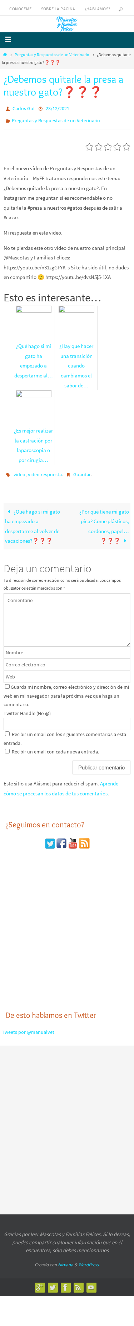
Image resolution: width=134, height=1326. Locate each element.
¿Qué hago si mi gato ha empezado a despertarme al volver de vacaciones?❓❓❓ (32, 521)
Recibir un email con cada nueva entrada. (55, 747)
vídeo (19, 471)
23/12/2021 (57, 108)
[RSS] (78, 1282)
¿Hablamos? (97, 8)
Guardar (82, 471)
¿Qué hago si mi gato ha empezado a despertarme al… (33, 357)
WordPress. (89, 1260)
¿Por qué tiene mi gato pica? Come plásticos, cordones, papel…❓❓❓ (104, 521)
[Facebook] (65, 1282)
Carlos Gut (24, 108)
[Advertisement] (67, 924)
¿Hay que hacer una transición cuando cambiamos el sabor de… (76, 362)
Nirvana (65, 1260)
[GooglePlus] (39, 1282)
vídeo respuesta (45, 471)
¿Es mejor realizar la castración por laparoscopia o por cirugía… (33, 442)
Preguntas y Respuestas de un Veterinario (52, 54)
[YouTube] (91, 1282)
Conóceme (20, 8)
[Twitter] (52, 1282)
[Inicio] (5, 54)
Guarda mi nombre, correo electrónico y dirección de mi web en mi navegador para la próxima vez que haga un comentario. (66, 691)
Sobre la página (58, 8)
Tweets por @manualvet (28, 1027)
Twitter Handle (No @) (27, 708)
